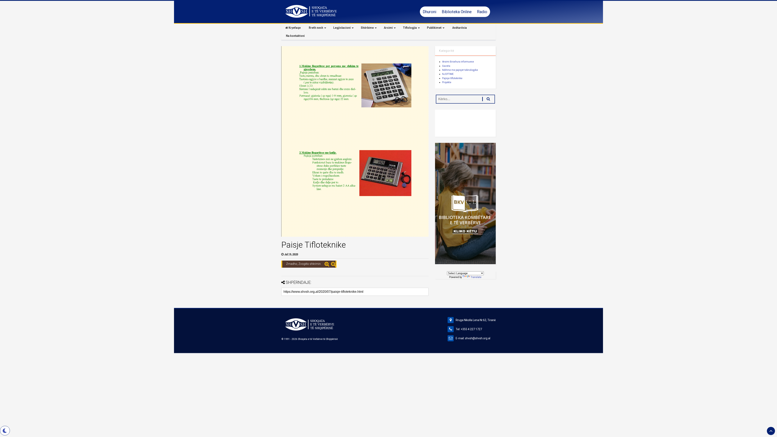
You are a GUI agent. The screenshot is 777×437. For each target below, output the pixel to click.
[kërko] (486, 99)
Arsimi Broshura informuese (458, 61)
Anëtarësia (459, 27)
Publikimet (434, 27)
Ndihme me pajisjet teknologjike (460, 70)
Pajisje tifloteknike (452, 78)
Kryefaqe (294, 27)
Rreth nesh (316, 27)
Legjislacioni (342, 27)
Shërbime (367, 27)
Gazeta (446, 66)
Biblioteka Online (457, 11)
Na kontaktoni (295, 35)
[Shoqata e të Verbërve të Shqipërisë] (311, 17)
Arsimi (388, 27)
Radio (482, 11)
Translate (476, 277)
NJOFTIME (448, 74)
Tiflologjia (410, 27)
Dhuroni (430, 11)
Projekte (446, 82)
